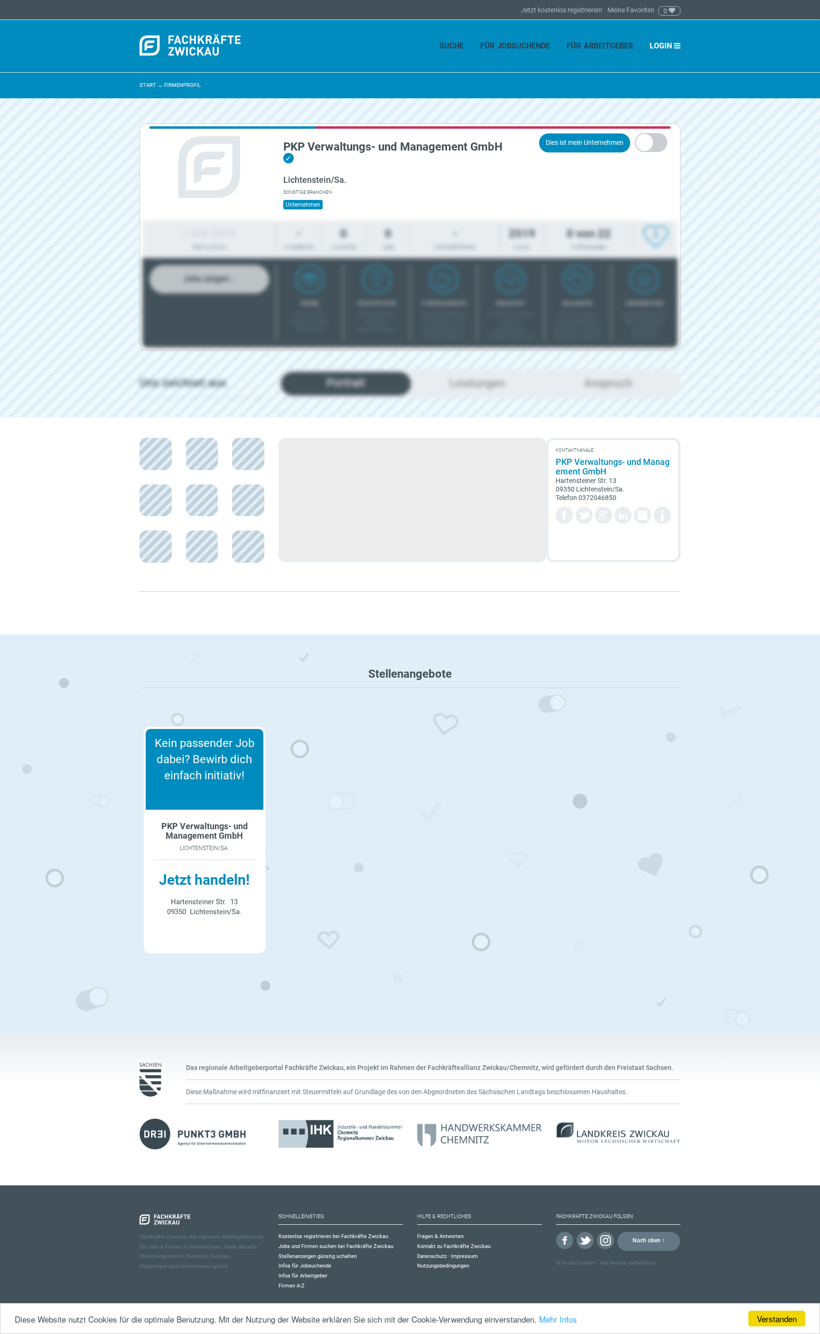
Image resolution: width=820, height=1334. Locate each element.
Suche (451, 45)
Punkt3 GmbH (578, 1263)
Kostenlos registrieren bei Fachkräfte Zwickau (333, 1236)
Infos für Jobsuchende (305, 1266)
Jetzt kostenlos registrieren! (562, 10)
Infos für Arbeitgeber (303, 1276)
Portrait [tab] (345, 382)
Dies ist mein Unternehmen (585, 142)
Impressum (464, 1256)
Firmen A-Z (292, 1286)
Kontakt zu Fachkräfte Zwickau (454, 1246)
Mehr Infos (558, 1319)
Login (662, 45)
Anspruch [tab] (608, 383)
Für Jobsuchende (515, 45)
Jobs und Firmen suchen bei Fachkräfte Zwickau (336, 1246)
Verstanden (777, 1319)
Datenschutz (432, 1256)
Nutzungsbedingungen (443, 1266)
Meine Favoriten (630, 10)
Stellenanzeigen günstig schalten (318, 1256)
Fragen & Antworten (440, 1236)
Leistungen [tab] (477, 383)
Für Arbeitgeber (600, 45)
